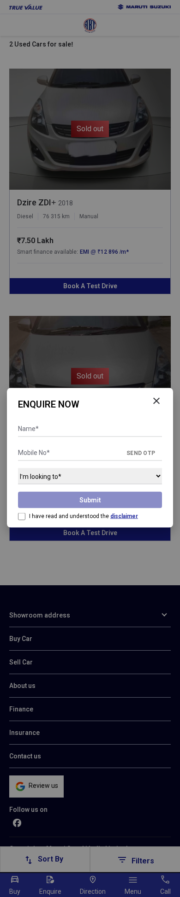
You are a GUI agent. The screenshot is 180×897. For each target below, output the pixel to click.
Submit (90, 500)
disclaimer (124, 516)
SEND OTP (140, 453)
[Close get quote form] (156, 401)
